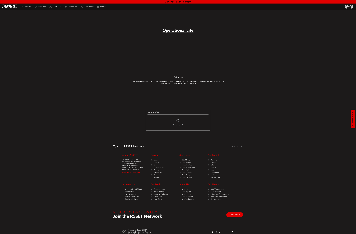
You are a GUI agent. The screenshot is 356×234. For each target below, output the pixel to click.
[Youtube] (219, 232)
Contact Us (137, 173)
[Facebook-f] (212, 232)
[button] (347, 7)
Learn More (127, 173)
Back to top (237, 146)
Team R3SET (9, 6)
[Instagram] (216, 232)
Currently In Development (178, 1)
